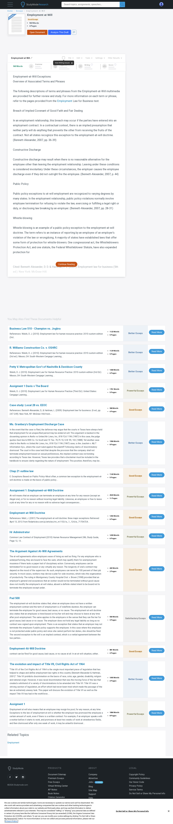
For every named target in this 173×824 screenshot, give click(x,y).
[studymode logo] (39, 4)
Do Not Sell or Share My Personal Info (132, 811)
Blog (91, 786)
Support (92, 794)
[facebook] (10, 779)
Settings (99, 58)
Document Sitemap (57, 774)
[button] (10, 5)
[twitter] (17, 779)
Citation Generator (56, 797)
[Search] (122, 4)
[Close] (169, 811)
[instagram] (23, 779)
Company (93, 774)
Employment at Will (39, 14)
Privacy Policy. (11, 821)
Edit (78, 58)
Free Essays (54, 782)
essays (19, 11)
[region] (86, 811)
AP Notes (52, 789)
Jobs (91, 782)
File (69, 58)
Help (91, 798)
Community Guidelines (139, 778)
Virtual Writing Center (58, 786)
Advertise (93, 778)
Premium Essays (56, 778)
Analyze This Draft (59, 32)
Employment (64, 101)
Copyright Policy (137, 774)
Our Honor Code (136, 782)
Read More (157, 332)
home (10, 11)
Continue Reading (66, 264)
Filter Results (114, 58)
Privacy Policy (136, 786)
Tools (87, 58)
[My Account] (162, 4)
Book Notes (53, 793)
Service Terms (136, 789)
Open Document (37, 32)
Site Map (93, 790)
